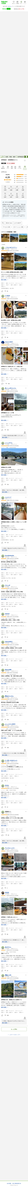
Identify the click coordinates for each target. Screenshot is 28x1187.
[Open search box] (3, 223)
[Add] (25, 160)
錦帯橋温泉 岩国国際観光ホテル (9, 160)
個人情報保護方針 (16, 1183)
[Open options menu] (26, 247)
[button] (5, 238)
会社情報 (9, 1183)
